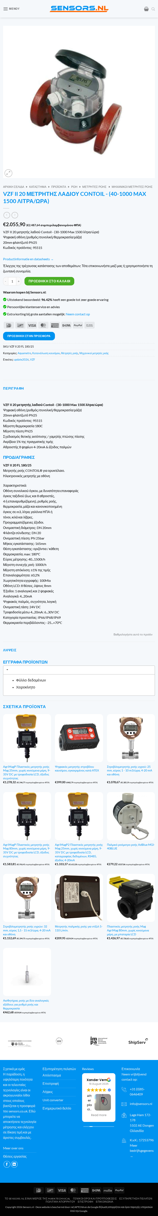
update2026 (21, 359)
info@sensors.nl (141, 1104)
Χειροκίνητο (25, 687)
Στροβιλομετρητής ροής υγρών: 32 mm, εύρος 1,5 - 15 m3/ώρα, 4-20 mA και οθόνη (27, 930)
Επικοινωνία (104, 1201)
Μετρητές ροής (94, 186)
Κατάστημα (37, 186)
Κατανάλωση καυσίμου (46, 353)
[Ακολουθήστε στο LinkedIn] (14, 1164)
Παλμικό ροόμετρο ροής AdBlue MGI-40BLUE (131, 846)
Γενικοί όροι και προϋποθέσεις (95, 1198)
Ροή (74, 186)
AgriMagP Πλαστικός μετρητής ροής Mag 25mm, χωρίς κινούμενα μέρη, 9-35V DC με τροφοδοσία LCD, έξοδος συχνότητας (26, 772)
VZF (32, 359)
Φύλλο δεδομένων (31, 680)
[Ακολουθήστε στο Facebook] (6, 1164)
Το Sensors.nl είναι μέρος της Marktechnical (37, 1198)
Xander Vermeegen (103, 1080)
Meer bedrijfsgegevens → (142, 1150)
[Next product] (6, 215)
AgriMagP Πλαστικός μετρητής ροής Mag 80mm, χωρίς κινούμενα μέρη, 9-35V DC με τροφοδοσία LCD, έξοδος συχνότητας (26, 850)
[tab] (79, 670)
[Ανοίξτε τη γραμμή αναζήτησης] (153, 9)
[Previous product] (15, 215)
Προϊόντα (58, 186)
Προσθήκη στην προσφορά (29, 336)
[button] (11, 9)
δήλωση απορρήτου (110, 1207)
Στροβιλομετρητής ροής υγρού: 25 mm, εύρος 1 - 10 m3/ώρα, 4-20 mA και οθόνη (129, 770)
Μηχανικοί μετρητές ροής (132, 186)
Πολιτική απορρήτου (60, 1201)
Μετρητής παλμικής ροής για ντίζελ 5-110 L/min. (78, 928)
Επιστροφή (85, 1201)
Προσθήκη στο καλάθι (49, 281)
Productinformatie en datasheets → (28, 259)
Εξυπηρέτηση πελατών (135, 1198)
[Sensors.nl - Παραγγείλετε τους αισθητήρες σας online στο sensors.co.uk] (79, 8)
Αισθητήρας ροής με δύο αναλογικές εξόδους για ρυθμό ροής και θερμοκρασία (26, 1004)
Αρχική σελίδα (13, 186)
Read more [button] (99, 1115)
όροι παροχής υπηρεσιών (139, 1207)
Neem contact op (78, 314)
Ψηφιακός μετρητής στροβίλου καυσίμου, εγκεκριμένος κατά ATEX (77, 768)
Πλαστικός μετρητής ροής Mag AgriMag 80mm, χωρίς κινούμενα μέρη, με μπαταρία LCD (128, 930)
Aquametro (24, 353)
